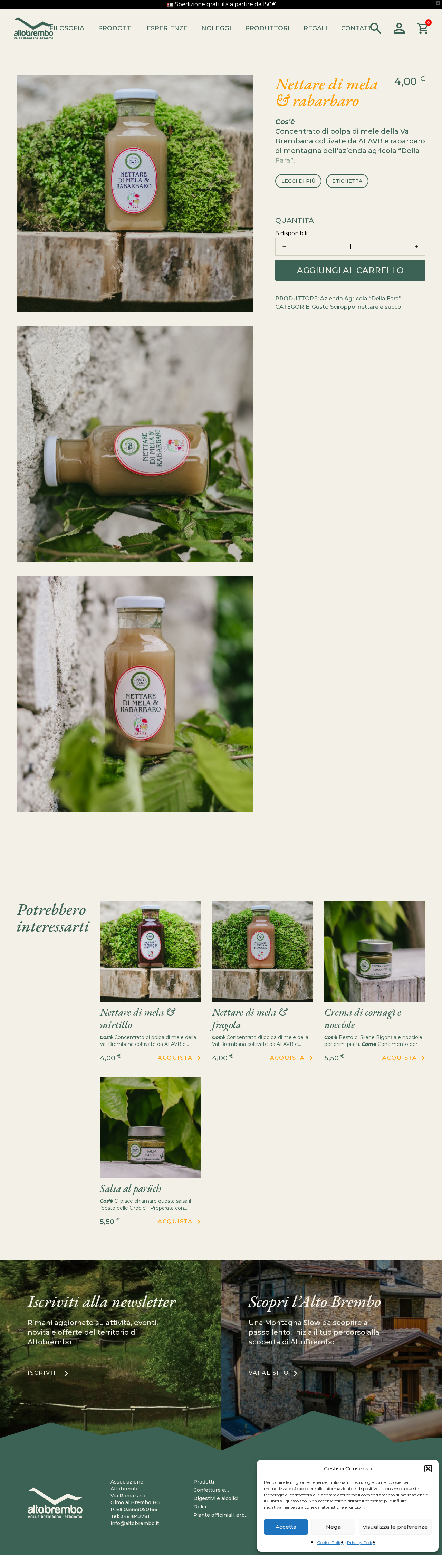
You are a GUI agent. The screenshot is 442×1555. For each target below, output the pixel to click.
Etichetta (347, 181)
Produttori (267, 28)
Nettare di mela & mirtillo (137, 1018)
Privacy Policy (361, 1542)
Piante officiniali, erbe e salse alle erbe (220, 1515)
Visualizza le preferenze (395, 1527)
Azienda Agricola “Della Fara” (360, 299)
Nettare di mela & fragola (249, 1018)
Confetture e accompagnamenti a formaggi (218, 1490)
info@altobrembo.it (134, 1523)
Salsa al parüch (130, 1188)
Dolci (199, 1507)
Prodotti (115, 28)
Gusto (320, 307)
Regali (315, 28)
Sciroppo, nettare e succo (365, 307)
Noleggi (216, 28)
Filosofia (66, 28)
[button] (428, 1468)
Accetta (286, 1527)
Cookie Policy (330, 1542)
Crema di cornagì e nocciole (362, 1018)
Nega (333, 1527)
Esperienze (167, 28)
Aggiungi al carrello (350, 270)
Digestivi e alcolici (215, 1498)
